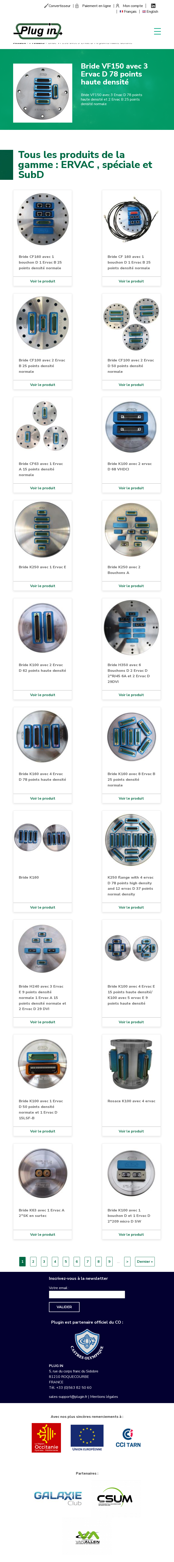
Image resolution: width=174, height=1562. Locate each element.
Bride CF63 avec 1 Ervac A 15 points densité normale (41, 469)
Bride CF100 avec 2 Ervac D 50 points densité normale (131, 366)
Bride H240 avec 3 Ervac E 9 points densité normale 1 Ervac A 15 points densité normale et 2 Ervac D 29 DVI (42, 997)
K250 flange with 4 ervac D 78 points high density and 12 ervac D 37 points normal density (130, 886)
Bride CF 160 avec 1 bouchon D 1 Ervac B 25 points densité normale (129, 262)
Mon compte (133, 6)
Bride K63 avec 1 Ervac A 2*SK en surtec (41, 1213)
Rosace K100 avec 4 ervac (131, 1101)
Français (130, 11)
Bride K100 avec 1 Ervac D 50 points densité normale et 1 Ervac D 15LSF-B (41, 1109)
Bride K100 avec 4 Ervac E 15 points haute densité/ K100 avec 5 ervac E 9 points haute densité (131, 995)
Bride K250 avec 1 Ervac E (42, 567)
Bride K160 (29, 877)
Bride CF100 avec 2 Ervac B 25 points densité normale (42, 366)
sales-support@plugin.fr (68, 1396)
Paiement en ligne (96, 6)
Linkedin (153, 6)
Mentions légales (104, 1396)
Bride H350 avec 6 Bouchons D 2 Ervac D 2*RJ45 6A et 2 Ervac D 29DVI (129, 673)
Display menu (157, 31)
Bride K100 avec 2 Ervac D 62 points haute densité (42, 667)
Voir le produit (42, 281)
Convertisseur (59, 6)
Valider (64, 1307)
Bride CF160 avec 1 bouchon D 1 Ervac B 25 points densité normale (40, 262)
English (152, 11)
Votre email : (59, 1287)
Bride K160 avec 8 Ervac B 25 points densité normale (131, 779)
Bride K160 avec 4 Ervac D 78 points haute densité (42, 776)
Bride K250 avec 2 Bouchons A (124, 569)
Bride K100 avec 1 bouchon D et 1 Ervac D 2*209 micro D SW (129, 1216)
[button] (42, 92)
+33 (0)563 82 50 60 (74, 1387)
